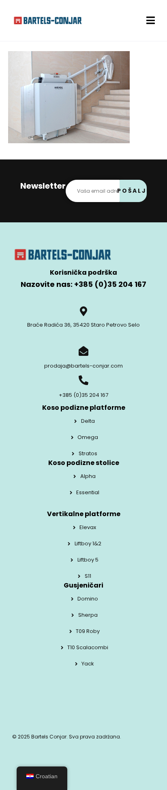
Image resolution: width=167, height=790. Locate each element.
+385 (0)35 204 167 (83, 395)
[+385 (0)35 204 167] (83, 380)
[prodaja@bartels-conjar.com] (83, 351)
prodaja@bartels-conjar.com (83, 366)
